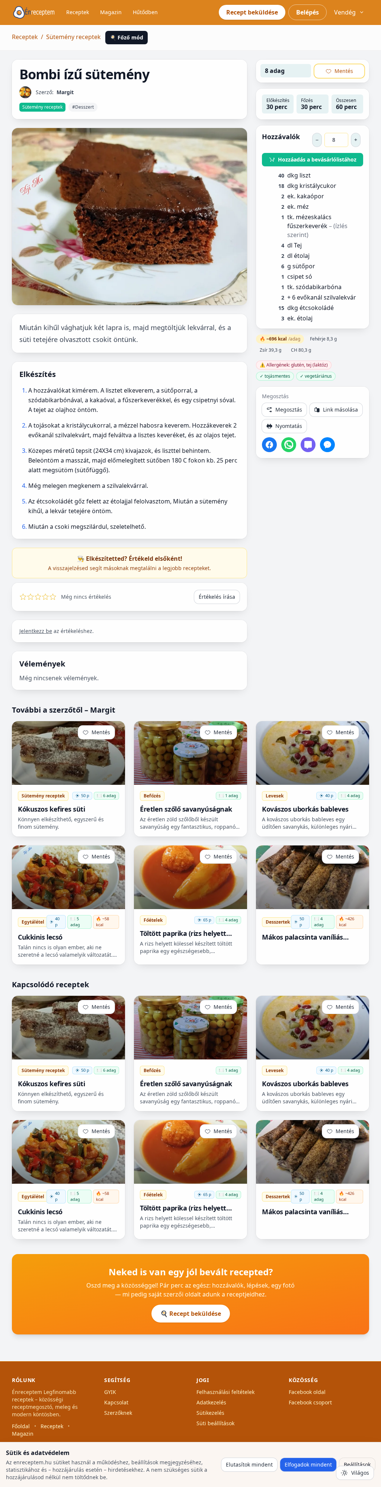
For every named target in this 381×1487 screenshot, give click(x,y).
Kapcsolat (116, 1402)
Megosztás (288, 409)
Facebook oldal (307, 1391)
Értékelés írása (217, 596)
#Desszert (83, 107)
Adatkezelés (211, 1402)
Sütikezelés (210, 1412)
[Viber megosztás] (308, 444)
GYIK (110, 1391)
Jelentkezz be (35, 630)
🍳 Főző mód (126, 37)
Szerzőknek (118, 1412)
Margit (65, 92)
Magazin (111, 12)
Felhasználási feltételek (225, 1391)
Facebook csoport (310, 1402)
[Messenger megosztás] (327, 444)
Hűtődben (145, 12)
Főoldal (21, 1426)
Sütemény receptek (73, 37)
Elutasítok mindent (249, 1464)
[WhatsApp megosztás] (288, 444)
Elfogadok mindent (308, 1464)
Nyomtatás (288, 425)
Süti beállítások (215, 1423)
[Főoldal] (34, 12)
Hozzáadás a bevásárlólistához (317, 159)
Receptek (77, 12)
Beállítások (357, 1464)
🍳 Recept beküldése (190, 1313)
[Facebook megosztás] (269, 444)
